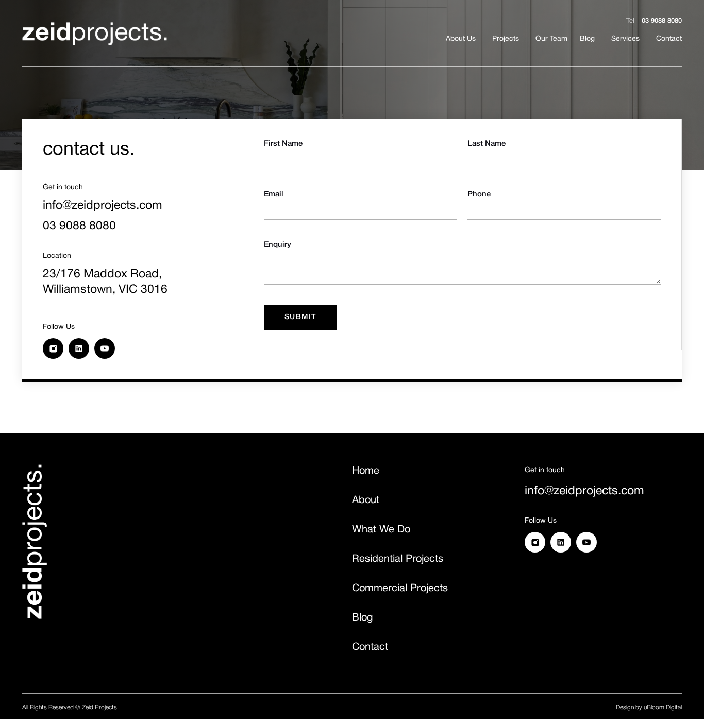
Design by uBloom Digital (649, 707)
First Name (283, 143)
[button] (505, 39)
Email (273, 194)
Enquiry (277, 244)
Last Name (486, 143)
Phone (479, 194)
